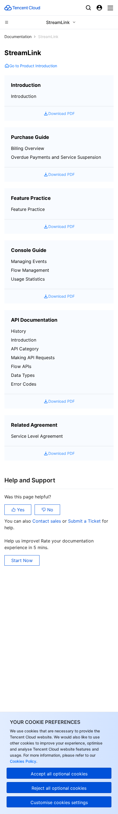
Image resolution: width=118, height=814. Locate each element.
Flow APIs (21, 366)
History (18, 331)
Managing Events (29, 261)
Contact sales (47, 521)
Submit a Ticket (85, 521)
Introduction (23, 96)
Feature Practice (28, 209)
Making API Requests (33, 357)
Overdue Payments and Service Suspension (56, 157)
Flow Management (30, 270)
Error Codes (23, 384)
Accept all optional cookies (59, 774)
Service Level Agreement (37, 436)
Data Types (23, 375)
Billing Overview (27, 148)
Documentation (18, 36)
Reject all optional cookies (59, 788)
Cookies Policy (23, 761)
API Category (25, 348)
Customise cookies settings (59, 802)
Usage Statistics (28, 279)
